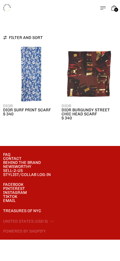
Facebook (13, 184)
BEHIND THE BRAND (22, 162)
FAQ (6, 154)
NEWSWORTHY (17, 166)
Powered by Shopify (24, 231)
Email (9, 201)
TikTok (10, 197)
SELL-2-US (13, 170)
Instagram (15, 192)
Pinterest (14, 188)
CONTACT (12, 158)
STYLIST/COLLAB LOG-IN (27, 174)
